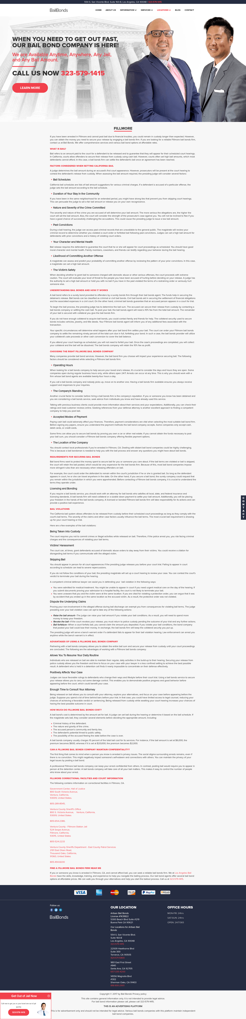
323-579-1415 (155, 2)
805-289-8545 (57, 803)
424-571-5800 (118, 957)
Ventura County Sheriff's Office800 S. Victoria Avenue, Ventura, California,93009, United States (72, 812)
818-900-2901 (117, 985)
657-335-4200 (118, 971)
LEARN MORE (30, 88)
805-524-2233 (57, 841)
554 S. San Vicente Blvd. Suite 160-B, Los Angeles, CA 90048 (115, 2)
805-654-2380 (57, 821)
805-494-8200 (57, 862)
